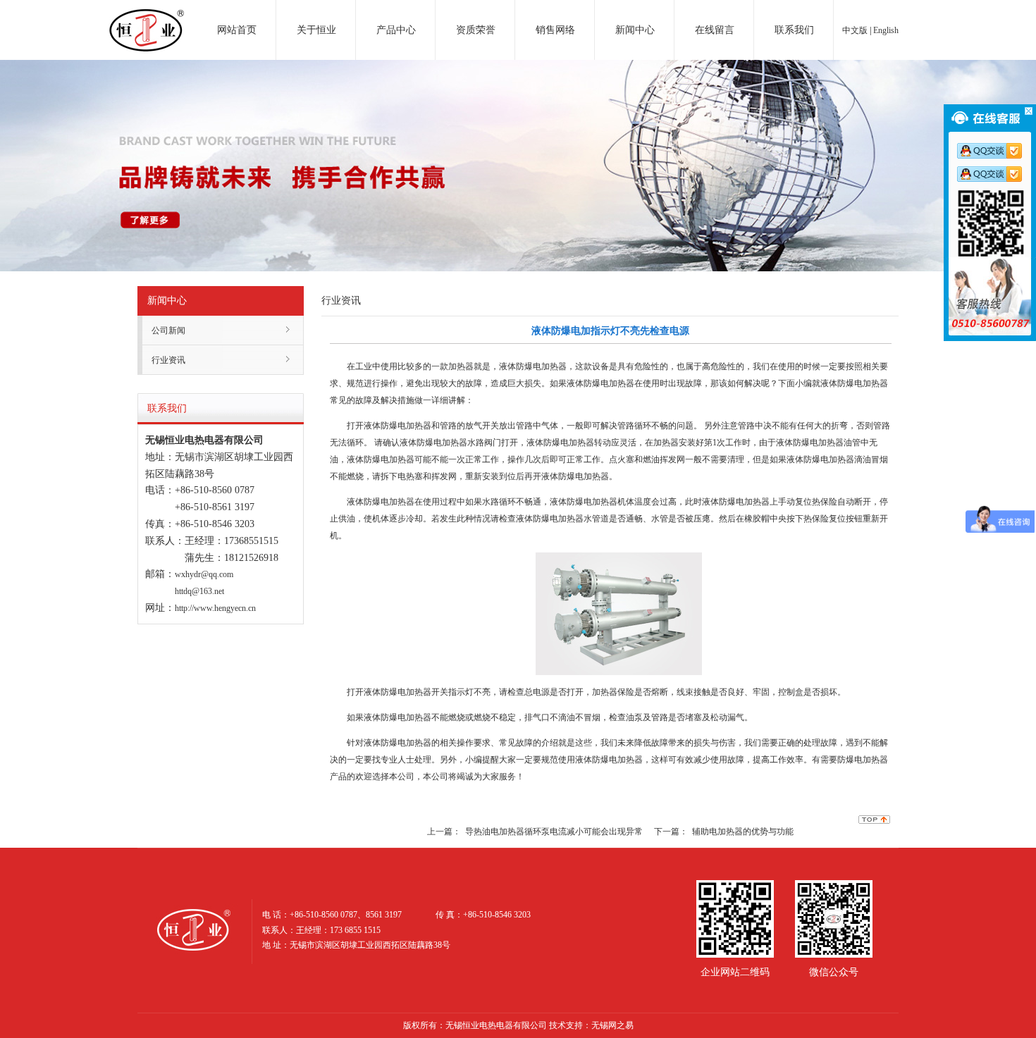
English (886, 30)
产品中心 (396, 30)
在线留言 (714, 30)
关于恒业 (316, 30)
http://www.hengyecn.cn (215, 608)
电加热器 (146, 17)
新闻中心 (635, 30)
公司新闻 (168, 330)
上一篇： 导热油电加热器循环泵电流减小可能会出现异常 (535, 831)
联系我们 (794, 30)
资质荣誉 (475, 30)
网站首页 (237, 30)
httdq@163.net (199, 591)
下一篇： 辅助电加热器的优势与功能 (724, 831)
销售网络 (555, 30)
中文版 (855, 30)
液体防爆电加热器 (533, 366)
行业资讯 (168, 360)
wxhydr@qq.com (204, 574)
